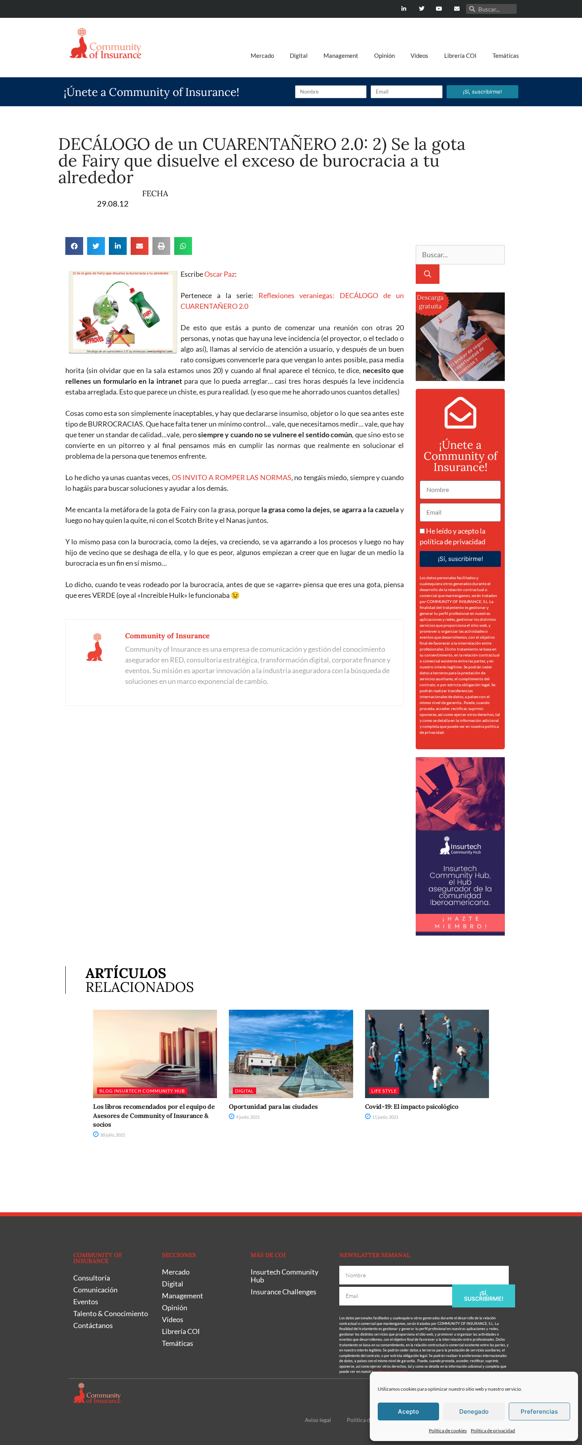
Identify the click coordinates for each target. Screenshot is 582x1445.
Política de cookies (448, 1431)
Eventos (85, 1301)
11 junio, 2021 (384, 1117)
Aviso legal (318, 1419)
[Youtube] (439, 9)
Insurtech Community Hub (284, 1275)
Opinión (384, 55)
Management (340, 55)
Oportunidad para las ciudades (273, 1106)
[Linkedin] (404, 9)
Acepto (408, 1411)
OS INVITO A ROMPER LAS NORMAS (231, 477)
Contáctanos (93, 1325)
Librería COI (460, 55)
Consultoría (91, 1277)
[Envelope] (457, 9)
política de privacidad (452, 541)
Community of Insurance (167, 635)
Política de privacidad (493, 1431)
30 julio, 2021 (112, 1134)
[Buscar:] (460, 254)
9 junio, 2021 (247, 1117)
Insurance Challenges (283, 1291)
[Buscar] (427, 274)
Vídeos (419, 55)
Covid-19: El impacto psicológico (411, 1106)
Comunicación (95, 1289)
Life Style (384, 1090)
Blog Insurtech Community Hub (142, 1090)
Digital (299, 55)
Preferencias (539, 1411)
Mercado (262, 55)
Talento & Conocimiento (110, 1313)
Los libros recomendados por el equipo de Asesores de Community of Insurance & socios (154, 1115)
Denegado (474, 1411)
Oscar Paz (219, 274)
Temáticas (506, 55)
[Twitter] (421, 9)
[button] (74, 246)
